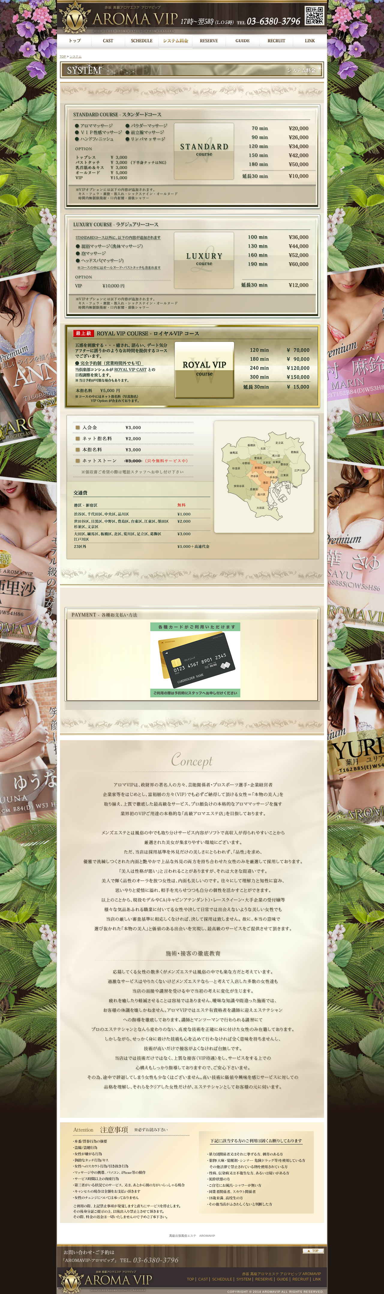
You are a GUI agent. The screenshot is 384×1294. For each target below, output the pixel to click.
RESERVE (264, 1279)
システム (76, 56)
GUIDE (282, 1279)
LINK (317, 1279)
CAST (203, 1279)
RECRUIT (300, 1279)
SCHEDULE (222, 1279)
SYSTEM (243, 1279)
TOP (63, 56)
